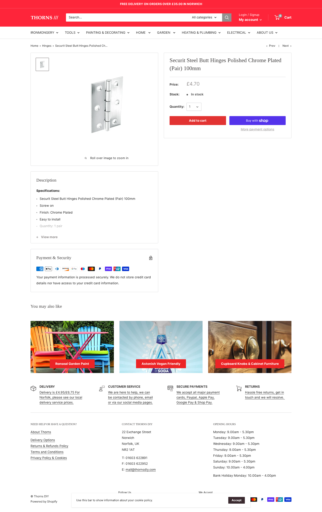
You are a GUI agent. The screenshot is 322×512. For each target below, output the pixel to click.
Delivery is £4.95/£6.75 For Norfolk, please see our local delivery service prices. (61, 397)
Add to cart (197, 121)
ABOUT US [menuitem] (265, 32)
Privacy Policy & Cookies (49, 458)
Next (285, 45)
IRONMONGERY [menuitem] (42, 32)
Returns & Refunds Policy (49, 446)
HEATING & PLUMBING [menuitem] (199, 32)
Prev (272, 45)
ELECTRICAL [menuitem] (236, 32)
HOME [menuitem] (141, 32)
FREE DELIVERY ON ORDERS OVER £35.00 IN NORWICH (161, 4)
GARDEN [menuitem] (164, 32)
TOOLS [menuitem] (70, 32)
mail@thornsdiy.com (141, 469)
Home (34, 45)
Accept (237, 500)
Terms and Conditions (47, 452)
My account (249, 20)
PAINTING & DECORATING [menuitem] (105, 32)
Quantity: (177, 107)
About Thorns (41, 432)
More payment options (257, 129)
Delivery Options (43, 440)
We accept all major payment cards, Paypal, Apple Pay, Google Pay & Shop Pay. (198, 397)
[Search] (226, 17)
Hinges (46, 45)
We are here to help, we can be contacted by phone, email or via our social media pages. (130, 397)
